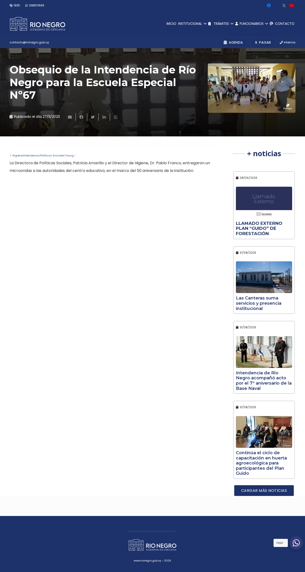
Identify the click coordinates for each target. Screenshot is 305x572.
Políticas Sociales (52, 155)
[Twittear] (93, 117)
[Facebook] (269, 5)
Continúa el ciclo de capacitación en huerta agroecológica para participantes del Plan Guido (261, 463)
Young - (70, 155)
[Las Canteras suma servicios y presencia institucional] (264, 277)
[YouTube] (291, 5)
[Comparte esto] (81, 117)
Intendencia (31, 155)
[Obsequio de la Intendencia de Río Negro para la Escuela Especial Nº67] (251, 88)
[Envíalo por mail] (70, 117)
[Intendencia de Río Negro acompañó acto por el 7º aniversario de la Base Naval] (264, 352)
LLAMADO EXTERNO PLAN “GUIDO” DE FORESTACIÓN (259, 228)
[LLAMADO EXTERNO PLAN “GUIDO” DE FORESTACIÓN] (264, 202)
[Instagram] (276, 5)
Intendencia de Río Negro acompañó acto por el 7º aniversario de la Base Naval (264, 380)
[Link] (38, 24)
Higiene (17, 155)
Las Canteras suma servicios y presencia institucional (258, 303)
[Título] (284, 5)
